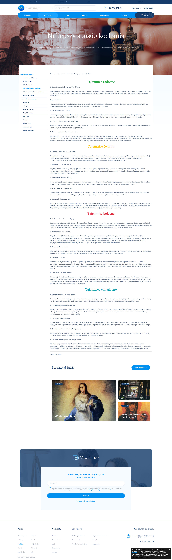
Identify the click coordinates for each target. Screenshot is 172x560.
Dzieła (84, 15)
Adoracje (26, 102)
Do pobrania (114, 2)
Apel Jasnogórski (28, 109)
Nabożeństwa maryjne (73, 48)
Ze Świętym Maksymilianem (106, 48)
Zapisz (85, 495)
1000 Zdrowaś (27, 85)
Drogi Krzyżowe (27, 113)
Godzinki (26, 116)
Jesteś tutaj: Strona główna (45, 48)
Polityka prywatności (78, 536)
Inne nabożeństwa (28, 130)
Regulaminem (136, 552)
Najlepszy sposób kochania (127, 48)
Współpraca (96, 540)
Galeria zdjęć (62, 2)
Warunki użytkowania (78, 540)
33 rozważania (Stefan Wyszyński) (33, 92)
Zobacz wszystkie (139, 367)
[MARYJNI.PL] (29, 8)
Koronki (25, 120)
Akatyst (25, 106)
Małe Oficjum (27, 123)
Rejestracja (136, 8)
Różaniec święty (89, 48)
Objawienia (104, 15)
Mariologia (21, 552)
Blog (146, 15)
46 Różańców (27, 81)
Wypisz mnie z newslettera (86, 501)
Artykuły (27, 15)
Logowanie (148, 8)
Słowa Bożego (27, 127)
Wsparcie (124, 15)
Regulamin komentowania (101, 536)
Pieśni (20, 548)
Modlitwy (48, 15)
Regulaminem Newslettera (105, 490)
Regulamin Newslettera (79, 544)
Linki (88, 2)
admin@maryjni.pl (147, 542)
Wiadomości (34, 2)
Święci (66, 15)
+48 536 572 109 (143, 536)
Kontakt (140, 2)
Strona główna (22, 536)
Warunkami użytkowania (90, 490)
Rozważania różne (28, 95)
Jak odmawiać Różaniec (30, 78)
